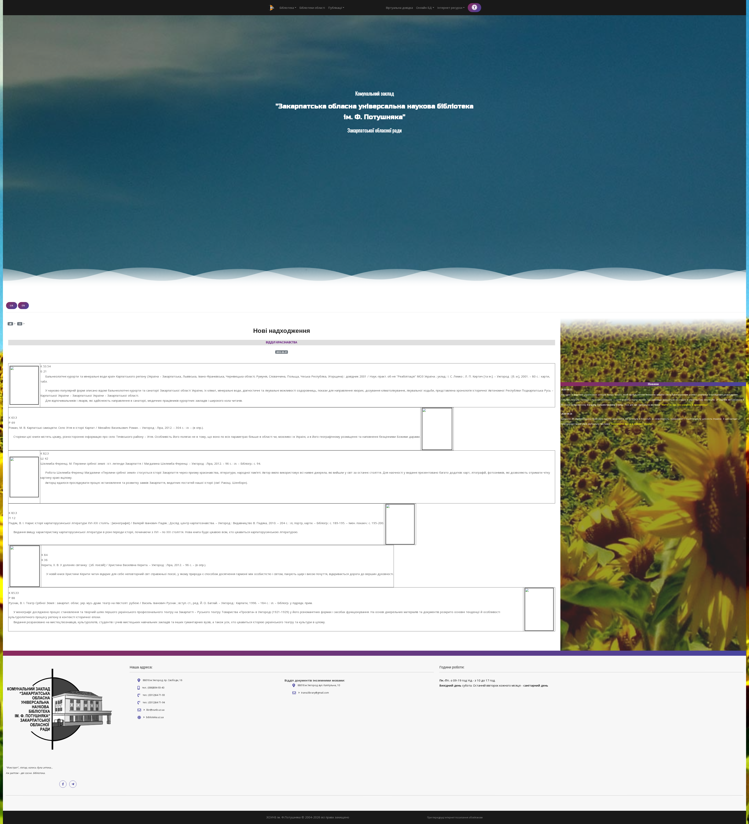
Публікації (335, 8)
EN (23, 305)
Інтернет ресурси (449, 8)
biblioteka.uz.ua (155, 717)
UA (11, 305)
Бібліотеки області (312, 8)
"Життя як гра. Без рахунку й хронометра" (684, 404)
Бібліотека (287, 8)
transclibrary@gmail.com (315, 692)
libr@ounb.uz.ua (155, 709)
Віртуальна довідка (399, 8)
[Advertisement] (653, 351)
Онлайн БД (424, 8)
